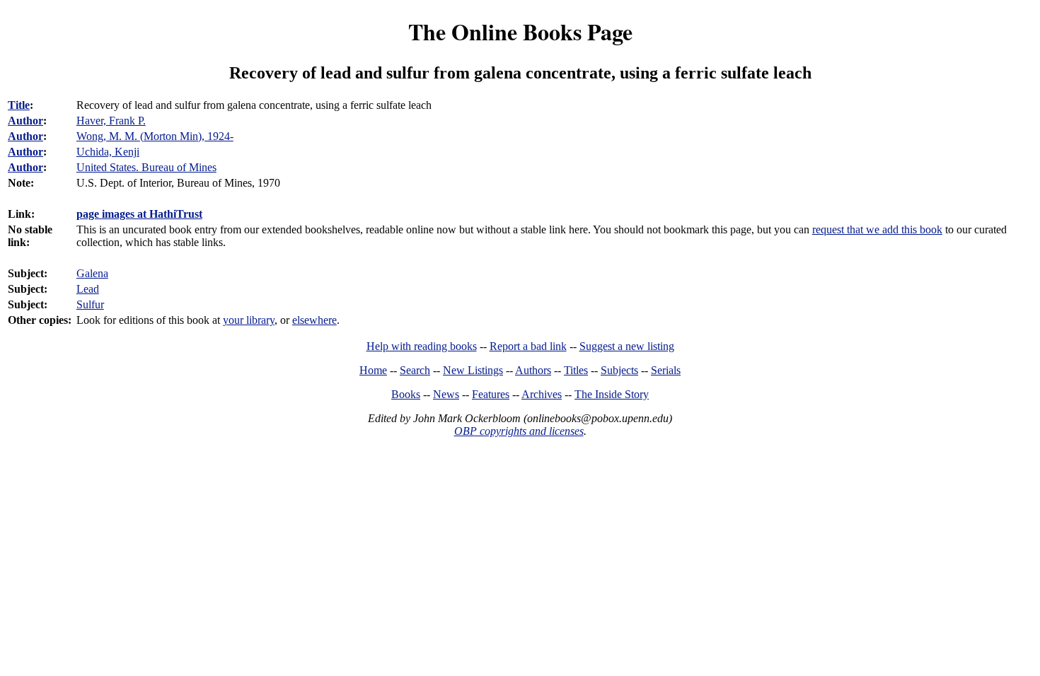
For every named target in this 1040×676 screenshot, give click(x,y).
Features (490, 394)
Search (415, 370)
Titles (576, 370)
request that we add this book (877, 229)
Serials (666, 370)
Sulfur (90, 304)
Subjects (619, 370)
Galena (92, 273)
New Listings (473, 370)
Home (373, 370)
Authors (533, 370)
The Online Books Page (520, 31)
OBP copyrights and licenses (519, 431)
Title (19, 105)
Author (25, 121)
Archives (541, 394)
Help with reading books (421, 346)
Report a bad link (528, 346)
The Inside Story (611, 394)
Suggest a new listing (626, 346)
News (446, 394)
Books (405, 394)
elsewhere (314, 320)
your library (249, 320)
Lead (87, 289)
